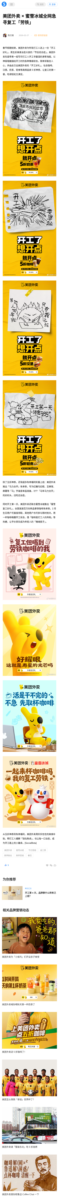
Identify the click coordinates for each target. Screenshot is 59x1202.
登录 (54, 4)
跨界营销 (20, 855)
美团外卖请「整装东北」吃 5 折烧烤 (19, 1147)
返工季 (43, 850)
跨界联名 (8, 855)
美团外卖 (8, 850)
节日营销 (32, 850)
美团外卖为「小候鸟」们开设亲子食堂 (20, 957)
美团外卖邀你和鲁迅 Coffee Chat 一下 (20, 1194)
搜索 (42, 4)
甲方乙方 (28, 889)
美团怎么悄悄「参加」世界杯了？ (18, 1099)
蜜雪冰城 (20, 850)
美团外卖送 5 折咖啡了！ (14, 1052)
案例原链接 (42, 35)
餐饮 (30, 855)
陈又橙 (11, 35)
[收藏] (47, 865)
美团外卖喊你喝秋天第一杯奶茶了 (18, 1004)
